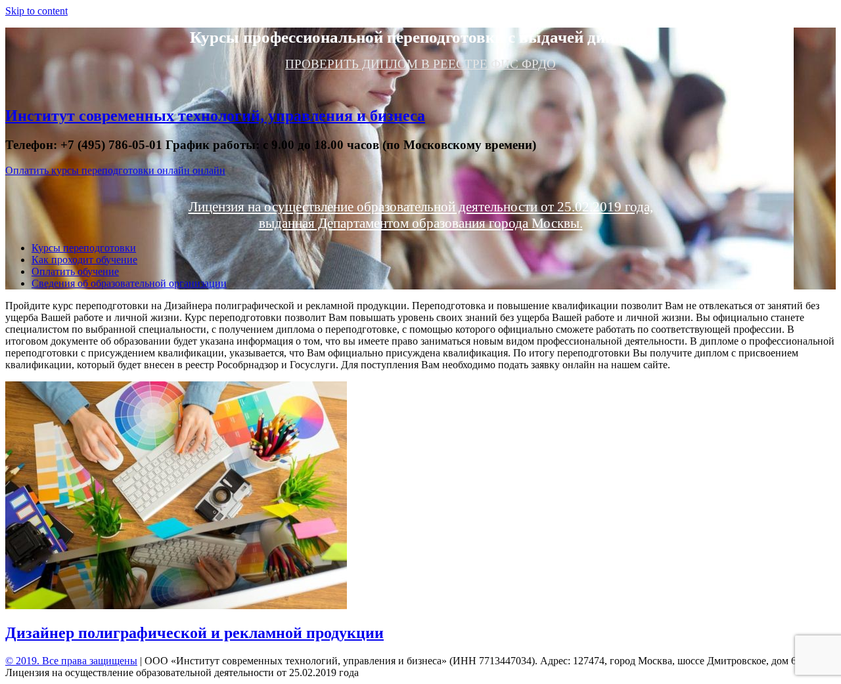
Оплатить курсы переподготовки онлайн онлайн (115, 170)
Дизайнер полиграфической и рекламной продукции (194, 632)
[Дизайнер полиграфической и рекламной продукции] (176, 605)
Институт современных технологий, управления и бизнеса (215, 115)
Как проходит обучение (84, 259)
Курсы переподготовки (84, 247)
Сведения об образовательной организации (129, 283)
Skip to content (36, 10)
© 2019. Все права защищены (71, 660)
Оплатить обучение (75, 271)
